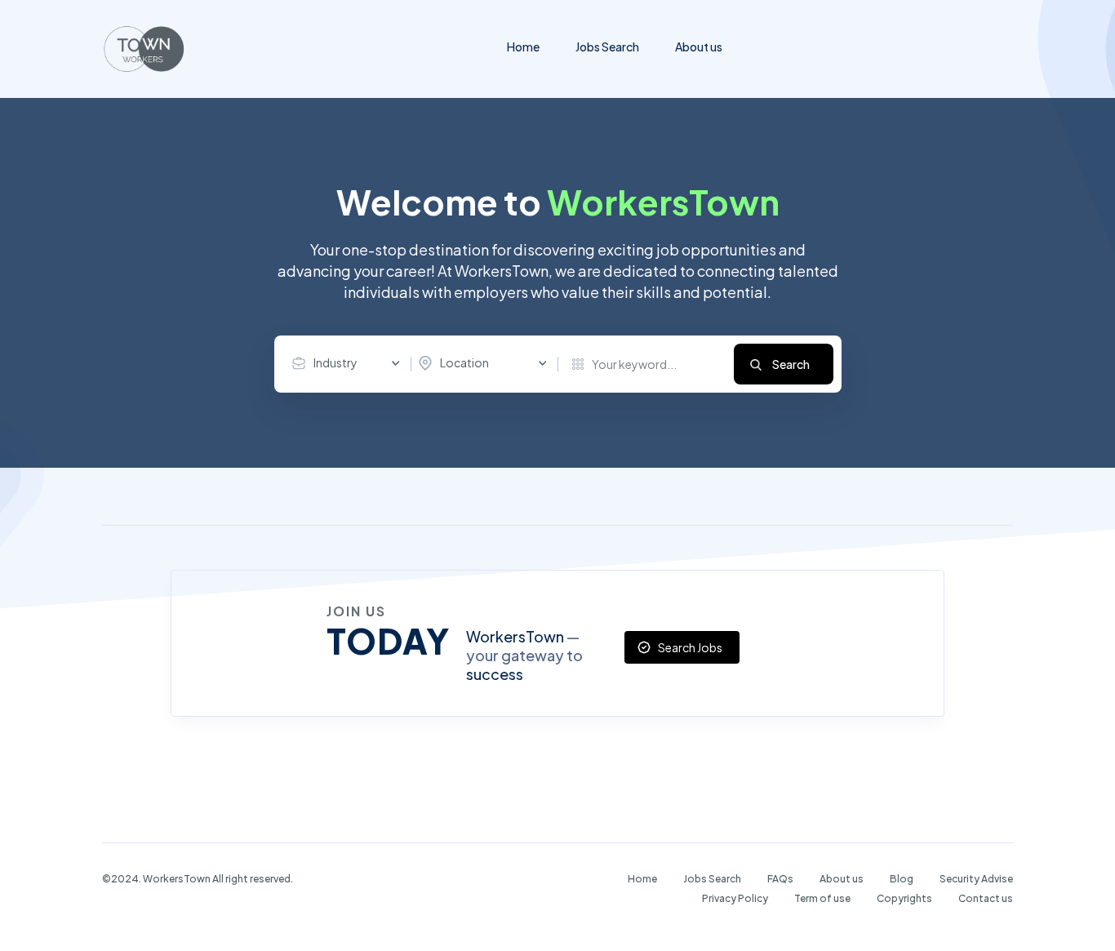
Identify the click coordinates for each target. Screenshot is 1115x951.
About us (698, 46)
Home (523, 46)
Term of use (822, 898)
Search (791, 364)
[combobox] (350, 363)
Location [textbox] (464, 362)
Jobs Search (607, 46)
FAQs (780, 879)
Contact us (985, 898)
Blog (901, 879)
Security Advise (976, 879)
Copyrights (904, 898)
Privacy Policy (735, 898)
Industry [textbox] (335, 362)
